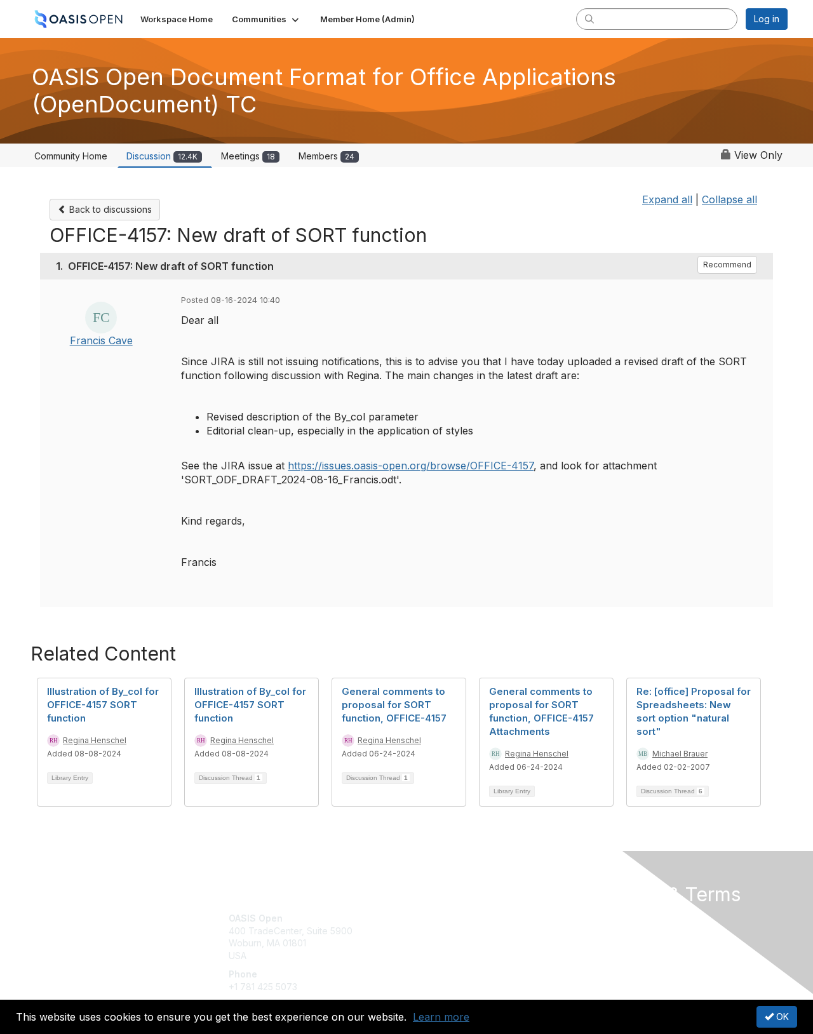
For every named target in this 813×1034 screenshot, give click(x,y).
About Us (614, 918)
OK (781, 1016)
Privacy (610, 930)
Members (326, 156)
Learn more (441, 1016)
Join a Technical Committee (469, 955)
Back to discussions (109, 209)
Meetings (248, 156)
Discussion (162, 156)
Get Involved (438, 918)
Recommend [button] (727, 264)
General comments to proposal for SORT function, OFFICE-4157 (394, 704)
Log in (766, 18)
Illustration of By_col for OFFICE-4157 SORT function (103, 704)
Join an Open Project (456, 937)
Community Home (70, 156)
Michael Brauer (680, 753)
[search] (589, 18)
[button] (266, 19)
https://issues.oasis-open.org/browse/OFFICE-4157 (411, 465)
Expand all (667, 199)
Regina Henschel (94, 740)
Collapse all (729, 199)
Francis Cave (101, 340)
